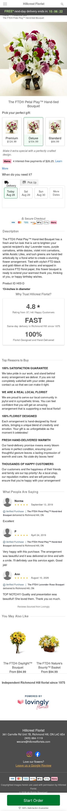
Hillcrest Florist (33, 3)
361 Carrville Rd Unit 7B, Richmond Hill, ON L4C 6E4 (33, 734)
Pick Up (32, 182)
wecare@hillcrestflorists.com (33, 741)
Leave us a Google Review (33, 765)
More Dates (56, 192)
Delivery (11, 185)
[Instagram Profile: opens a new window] (29, 754)
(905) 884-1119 (33, 738)
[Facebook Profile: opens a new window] (37, 754)
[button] (59, 802)
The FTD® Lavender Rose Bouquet (46, 584)
